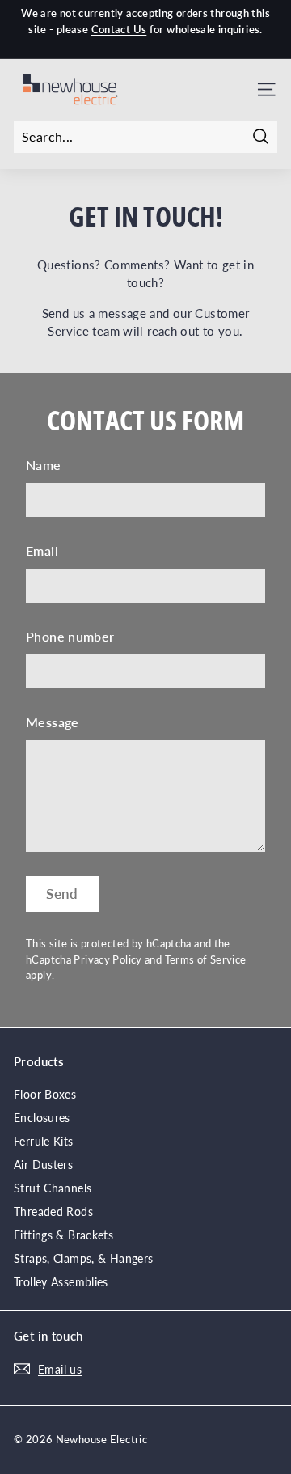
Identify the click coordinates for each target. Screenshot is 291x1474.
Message (52, 722)
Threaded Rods (53, 1211)
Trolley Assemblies (61, 1282)
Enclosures (42, 1118)
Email (42, 550)
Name (43, 464)
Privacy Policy (107, 959)
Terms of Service (206, 959)
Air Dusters (43, 1164)
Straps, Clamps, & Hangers (83, 1258)
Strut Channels (52, 1188)
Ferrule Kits (44, 1141)
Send (62, 893)
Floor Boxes (45, 1094)
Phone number (70, 636)
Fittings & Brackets (63, 1235)
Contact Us (119, 29)
